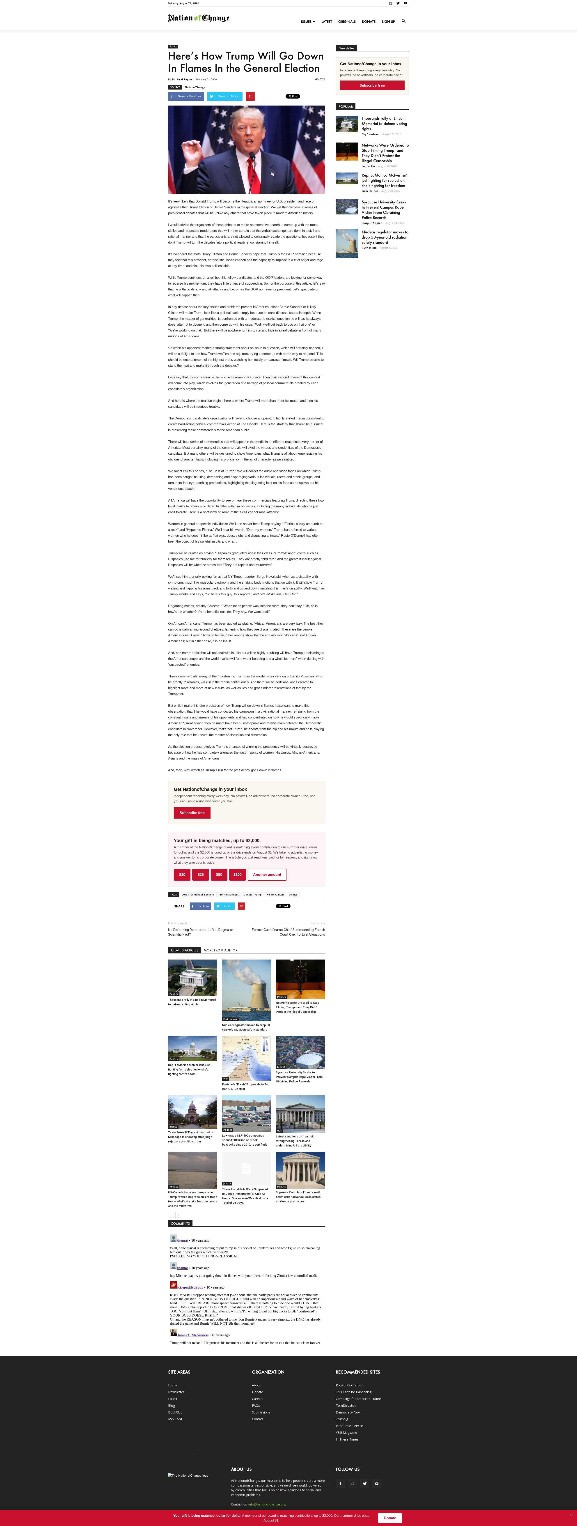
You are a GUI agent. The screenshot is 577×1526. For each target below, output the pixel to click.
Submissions (261, 1412)
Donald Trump (253, 894)
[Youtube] (405, 3)
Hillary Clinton (275, 894)
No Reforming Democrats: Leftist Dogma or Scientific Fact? (200, 932)
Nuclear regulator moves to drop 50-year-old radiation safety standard (385, 237)
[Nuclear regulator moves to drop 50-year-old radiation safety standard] (246, 990)
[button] (403, 21)
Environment (230, 1019)
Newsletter (176, 1392)
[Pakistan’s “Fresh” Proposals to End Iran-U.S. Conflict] (246, 1058)
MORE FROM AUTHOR (220, 950)
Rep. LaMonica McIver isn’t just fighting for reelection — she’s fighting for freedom (189, 1069)
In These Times (347, 1439)
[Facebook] (383, 3)
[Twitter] (398, 3)
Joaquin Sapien (372, 223)
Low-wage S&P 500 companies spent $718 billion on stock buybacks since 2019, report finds (244, 1140)
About (256, 1385)
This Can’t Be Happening (353, 1392)
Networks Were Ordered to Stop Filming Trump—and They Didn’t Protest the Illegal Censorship (297, 1007)
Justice (281, 1066)
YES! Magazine (346, 1432)
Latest (327, 21)
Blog (171, 1405)
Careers (257, 1399)
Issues (306, 21)
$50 (219, 875)
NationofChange (195, 87)
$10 (182, 875)
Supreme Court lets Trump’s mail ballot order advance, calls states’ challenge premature (298, 1197)
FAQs (256, 1405)
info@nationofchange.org (267, 1504)
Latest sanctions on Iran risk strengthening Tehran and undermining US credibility (295, 1141)
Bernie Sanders (229, 894)
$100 (238, 875)
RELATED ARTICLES (184, 950)
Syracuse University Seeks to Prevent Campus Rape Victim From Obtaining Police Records (299, 1077)
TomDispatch (346, 1405)
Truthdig (342, 1419)
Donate (369, 21)
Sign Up (388, 21)
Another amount (267, 875)
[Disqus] (246, 1289)
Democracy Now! (348, 1412)
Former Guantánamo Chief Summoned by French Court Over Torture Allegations (288, 932)
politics (293, 894)
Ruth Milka (369, 247)
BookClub (175, 1412)
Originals (347, 21)
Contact (257, 1419)
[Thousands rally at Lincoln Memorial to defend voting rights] (192, 978)
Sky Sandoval (371, 134)
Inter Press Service (349, 1426)
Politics (173, 46)
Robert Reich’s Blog (350, 1385)
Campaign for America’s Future (358, 1399)
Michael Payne (182, 79)
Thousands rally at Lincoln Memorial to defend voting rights (384, 123)
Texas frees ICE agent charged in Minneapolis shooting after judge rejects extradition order (190, 1137)
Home (172, 1385)
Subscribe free (192, 813)
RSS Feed (175, 1419)
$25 (201, 875)
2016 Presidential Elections (198, 894)
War (225, 1078)
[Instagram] (390, 3)
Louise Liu (368, 166)
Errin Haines (370, 191)
